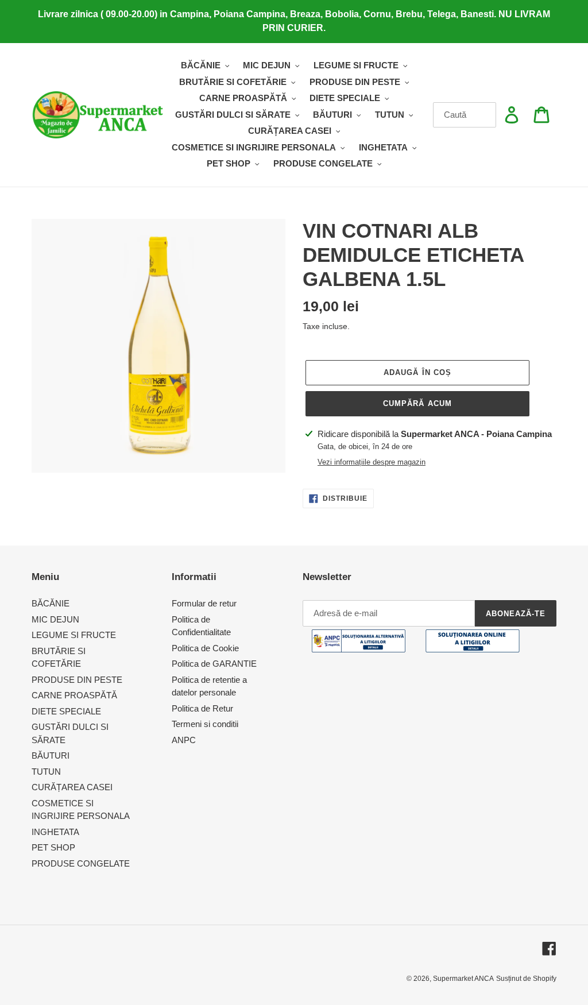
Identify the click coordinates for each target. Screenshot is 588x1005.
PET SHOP (53, 847)
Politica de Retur (202, 708)
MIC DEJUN (55, 619)
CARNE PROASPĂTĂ (74, 695)
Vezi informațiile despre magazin (371, 462)
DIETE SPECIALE (66, 711)
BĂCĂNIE (50, 603)
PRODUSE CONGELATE (81, 863)
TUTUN (46, 771)
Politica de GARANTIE (214, 663)
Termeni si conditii (205, 724)
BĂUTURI (50, 755)
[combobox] (465, 114)
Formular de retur (204, 603)
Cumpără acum (417, 403)
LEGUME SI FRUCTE (74, 635)
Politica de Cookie (205, 648)
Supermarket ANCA (463, 979)
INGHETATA (55, 832)
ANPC (184, 740)
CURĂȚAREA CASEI (72, 787)
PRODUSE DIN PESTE (77, 680)
